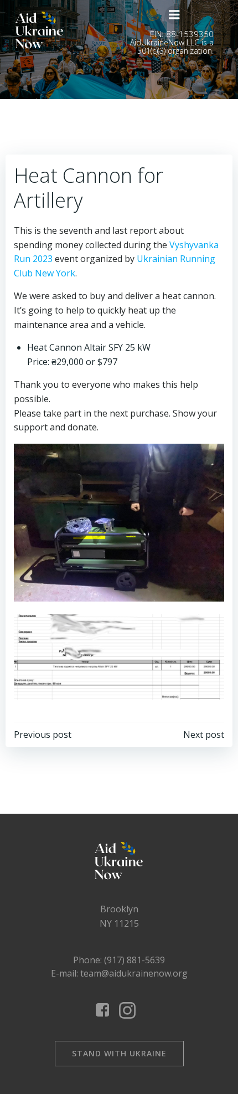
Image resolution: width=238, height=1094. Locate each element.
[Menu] (174, 15)
